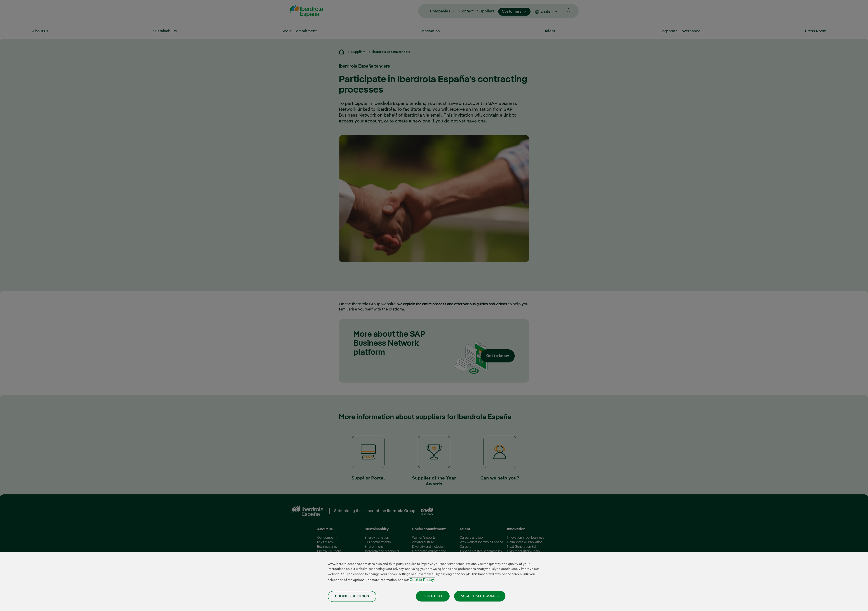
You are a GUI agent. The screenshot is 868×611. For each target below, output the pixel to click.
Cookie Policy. (422, 580)
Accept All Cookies (480, 596)
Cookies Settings (352, 596)
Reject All (432, 596)
